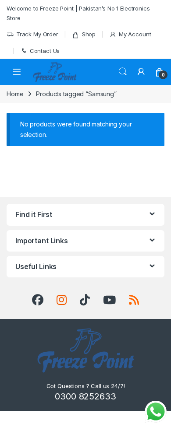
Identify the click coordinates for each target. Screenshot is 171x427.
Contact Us (45, 50)
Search (123, 72)
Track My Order (37, 34)
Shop (89, 34)
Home (15, 94)
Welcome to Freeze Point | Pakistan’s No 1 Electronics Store (78, 13)
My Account (135, 34)
